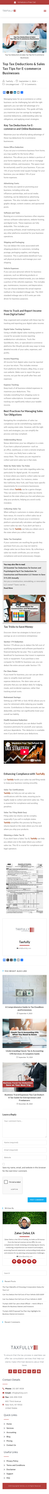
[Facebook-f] (10, 1371)
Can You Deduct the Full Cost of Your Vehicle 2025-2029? (23, 1294)
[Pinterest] (39, 1371)
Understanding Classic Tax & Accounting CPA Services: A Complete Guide (24, 1052)
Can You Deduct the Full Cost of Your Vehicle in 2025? (22, 1299)
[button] (45, 11)
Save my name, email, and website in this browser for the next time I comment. (24, 1169)
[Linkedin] (20, 1371)
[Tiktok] (34, 1371)
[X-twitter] (29, 1371)
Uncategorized (12, 84)
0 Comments (30, 84)
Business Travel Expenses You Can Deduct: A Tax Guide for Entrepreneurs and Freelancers (24, 1097)
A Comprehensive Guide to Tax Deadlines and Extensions (24, 1008)
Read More (8, 588)
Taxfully (9, 81)
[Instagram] (15, 1371)
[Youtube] (24, 1371)
